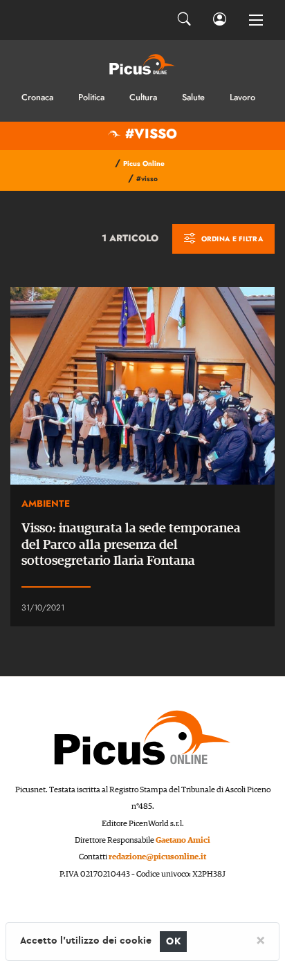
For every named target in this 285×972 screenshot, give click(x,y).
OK (173, 941)
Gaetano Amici (183, 840)
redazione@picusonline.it (157, 856)
